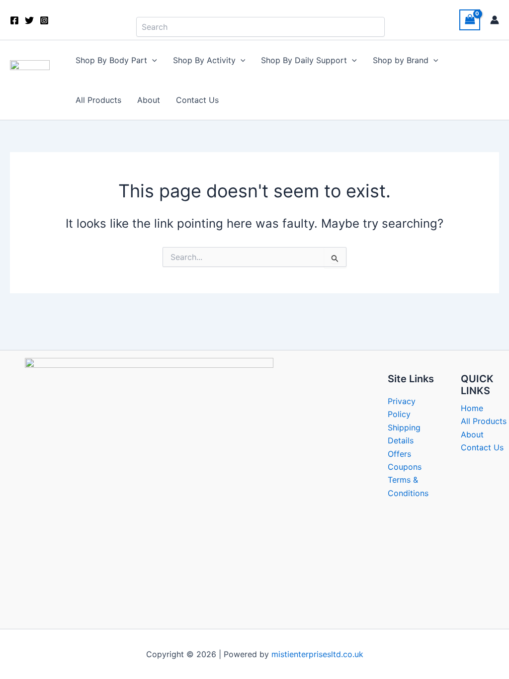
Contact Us (197, 100)
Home (472, 408)
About (148, 100)
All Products (98, 100)
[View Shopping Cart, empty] (469, 19)
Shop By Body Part (111, 60)
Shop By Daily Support (304, 60)
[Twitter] (29, 20)
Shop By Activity (204, 60)
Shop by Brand (400, 60)
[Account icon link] (494, 19)
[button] (152, 60)
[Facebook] (14, 20)
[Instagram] (44, 20)
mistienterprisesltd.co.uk (317, 654)
